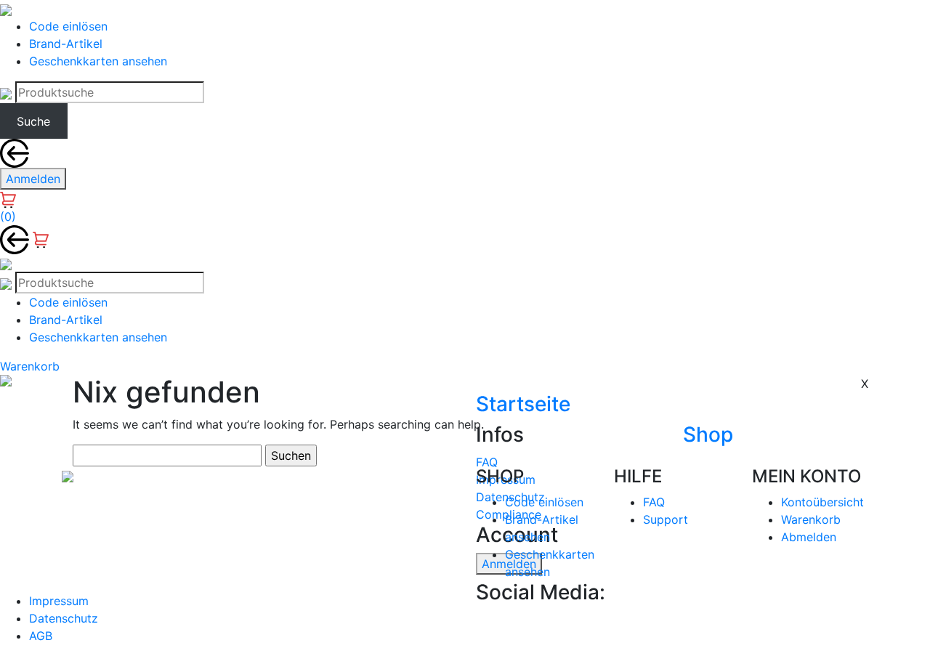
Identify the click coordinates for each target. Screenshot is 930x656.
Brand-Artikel (65, 43)
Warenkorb (811, 519)
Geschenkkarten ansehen (98, 61)
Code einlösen (68, 26)
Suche (33, 121)
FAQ (487, 461)
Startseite (523, 404)
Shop (708, 434)
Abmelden (808, 537)
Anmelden (33, 178)
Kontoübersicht (822, 502)
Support (665, 519)
